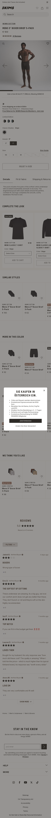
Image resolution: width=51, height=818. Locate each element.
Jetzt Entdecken (25, 421)
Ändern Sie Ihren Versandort (25, 426)
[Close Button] (44, 390)
